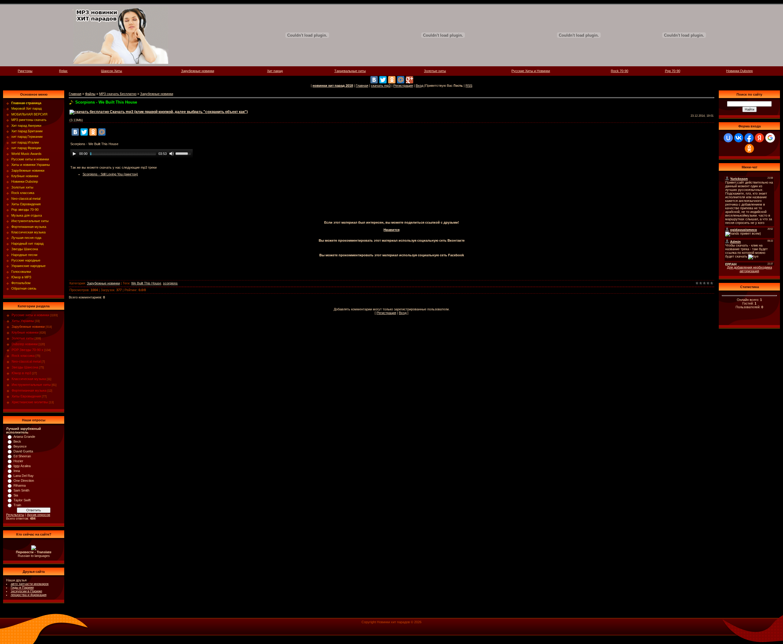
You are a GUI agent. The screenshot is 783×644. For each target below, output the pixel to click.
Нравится (391, 230)
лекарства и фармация (28, 595)
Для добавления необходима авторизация (749, 269)
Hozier (18, 461)
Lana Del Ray (23, 476)
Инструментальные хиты (31, 384)
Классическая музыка (29, 379)
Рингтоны (25, 71)
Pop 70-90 (672, 71)
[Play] (74, 153)
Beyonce (20, 446)
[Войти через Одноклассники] (749, 148)
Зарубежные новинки (197, 71)
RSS (469, 85)
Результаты (15, 515)
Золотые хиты (435, 71)
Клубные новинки (25, 332)
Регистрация (403, 85)
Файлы (90, 94)
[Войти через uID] (728, 137)
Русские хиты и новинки (30, 315)
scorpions (170, 283)
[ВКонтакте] (374, 79)
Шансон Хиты (111, 71)
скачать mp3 (381, 85)
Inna (16, 471)
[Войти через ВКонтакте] (738, 137)
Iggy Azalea (22, 466)
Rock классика (23, 355)
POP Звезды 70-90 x (27, 350)
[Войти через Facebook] (749, 137)
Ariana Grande (24, 436)
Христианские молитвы (30, 402)
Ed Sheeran (22, 456)
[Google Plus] (409, 79)
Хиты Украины (23, 321)
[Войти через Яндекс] (759, 137)
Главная (362, 85)
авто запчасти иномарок (30, 584)
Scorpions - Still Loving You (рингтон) (110, 174)
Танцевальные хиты (350, 71)
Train (17, 505)
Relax (63, 71)
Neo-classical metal (26, 361)
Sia (15, 495)
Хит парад (275, 71)
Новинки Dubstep (739, 71)
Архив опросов (38, 515)
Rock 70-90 (619, 71)
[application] (131, 153)
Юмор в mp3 (21, 373)
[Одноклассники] (391, 79)
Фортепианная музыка (29, 390)
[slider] (184, 153)
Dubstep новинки (25, 344)
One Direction (23, 480)
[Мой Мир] (400, 79)
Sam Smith (21, 490)
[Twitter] (383, 79)
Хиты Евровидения (26, 396)
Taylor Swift (22, 500)
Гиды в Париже (22, 587)
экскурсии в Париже (26, 591)
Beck (17, 441)
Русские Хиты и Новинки (530, 71)
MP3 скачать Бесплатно (117, 94)
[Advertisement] (391, 204)
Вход (419, 85)
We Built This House (146, 283)
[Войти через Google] (770, 138)
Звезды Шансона (25, 367)
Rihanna (19, 485)
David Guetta (23, 451)
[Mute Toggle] (171, 153)
